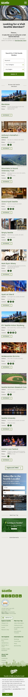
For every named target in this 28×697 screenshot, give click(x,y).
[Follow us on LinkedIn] (20, 596)
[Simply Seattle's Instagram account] (11, 240)
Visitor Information (19, 623)
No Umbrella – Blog (5, 640)
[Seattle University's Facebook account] (8, 426)
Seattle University (8, 418)
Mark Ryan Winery (8, 264)
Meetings (16, 639)
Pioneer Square (23, 384)
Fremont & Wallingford (21, 446)
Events (3, 627)
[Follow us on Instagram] (6, 596)
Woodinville (24, 261)
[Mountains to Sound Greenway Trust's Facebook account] (8, 178)
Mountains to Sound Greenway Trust (9, 169)
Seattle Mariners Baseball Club (14, 387)
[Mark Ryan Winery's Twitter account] (11, 271)
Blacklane (5, 104)
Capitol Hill (24, 353)
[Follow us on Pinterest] (13, 596)
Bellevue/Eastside (22, 132)
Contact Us (8, 618)
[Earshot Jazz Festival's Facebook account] (8, 456)
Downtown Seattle (22, 166)
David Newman (6, 19)
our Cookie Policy (17, 689)
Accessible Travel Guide (18, 628)
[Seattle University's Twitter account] (11, 426)
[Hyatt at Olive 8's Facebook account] (8, 302)
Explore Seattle (6, 621)
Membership (17, 646)
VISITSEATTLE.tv (5, 643)
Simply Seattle (7, 233)
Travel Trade (17, 641)
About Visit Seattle (4, 655)
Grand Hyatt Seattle (9, 202)
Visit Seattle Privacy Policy (12, 502)
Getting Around (18, 625)
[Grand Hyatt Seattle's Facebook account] (8, 209)
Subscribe (8, 506)
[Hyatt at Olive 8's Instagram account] (13, 302)
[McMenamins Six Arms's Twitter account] (11, 364)
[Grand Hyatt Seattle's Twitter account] (11, 209)
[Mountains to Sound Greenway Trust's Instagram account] (11, 178)
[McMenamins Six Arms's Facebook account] (8, 364)
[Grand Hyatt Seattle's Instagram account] (13, 209)
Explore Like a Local (5, 646)
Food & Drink (4, 625)
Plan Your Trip (18, 621)
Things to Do (4, 623)
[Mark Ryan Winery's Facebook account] (8, 271)
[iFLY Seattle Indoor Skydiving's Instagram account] (13, 333)
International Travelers (17, 632)
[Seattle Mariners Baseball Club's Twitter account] (11, 395)
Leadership (4, 658)
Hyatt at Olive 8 (7, 295)
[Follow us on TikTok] (9, 596)
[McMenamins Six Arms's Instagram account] (13, 364)
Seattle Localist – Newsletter (6, 649)
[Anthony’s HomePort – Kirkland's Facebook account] (8, 145)
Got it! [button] (7, 694)
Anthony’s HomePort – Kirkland (10, 136)
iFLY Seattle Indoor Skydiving (12, 325)
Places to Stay (5, 630)
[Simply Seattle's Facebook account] (8, 240)
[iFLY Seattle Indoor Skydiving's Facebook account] (8, 333)
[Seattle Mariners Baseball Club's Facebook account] (8, 395)
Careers (3, 660)
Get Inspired (5, 637)
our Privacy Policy (6, 689)
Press (15, 644)
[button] (14, 74)
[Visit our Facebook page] (2, 596)
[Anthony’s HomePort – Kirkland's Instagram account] (11, 145)
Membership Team (20, 41)
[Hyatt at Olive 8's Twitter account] (11, 302)
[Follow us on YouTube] (16, 596)
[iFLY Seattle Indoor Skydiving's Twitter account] (11, 333)
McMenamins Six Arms (10, 356)
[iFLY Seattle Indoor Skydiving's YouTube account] (15, 333)
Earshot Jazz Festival (9, 449)
